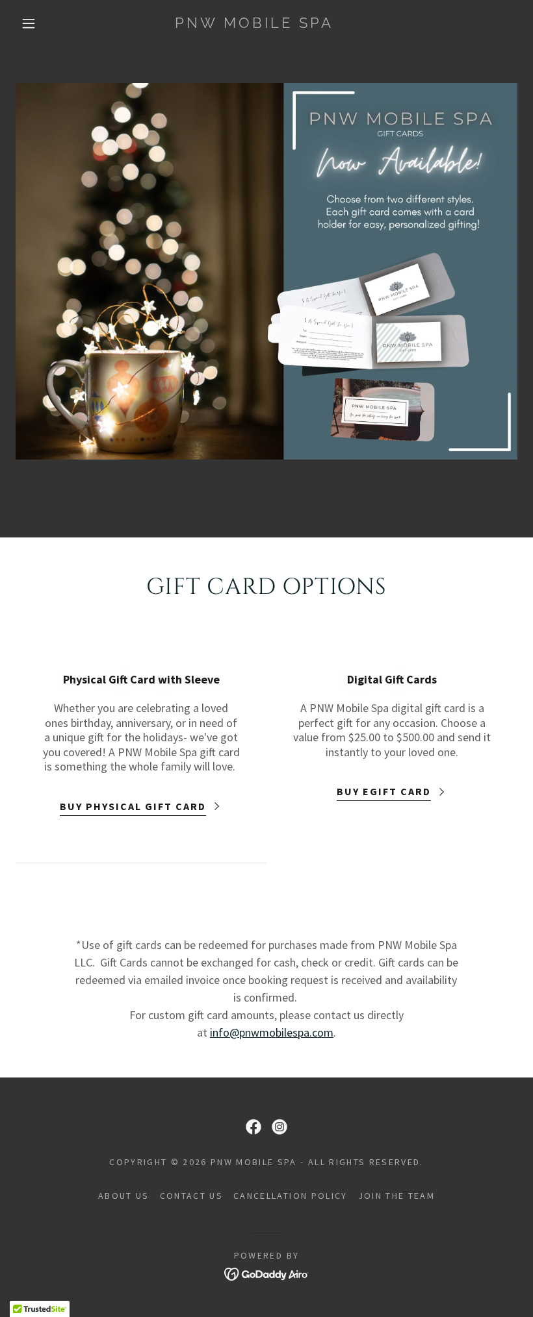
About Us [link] (124, 1195)
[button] (29, 23)
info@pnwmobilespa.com (271, 1032)
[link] (254, 23)
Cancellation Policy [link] (290, 1195)
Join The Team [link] (396, 1195)
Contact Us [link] (191, 1195)
